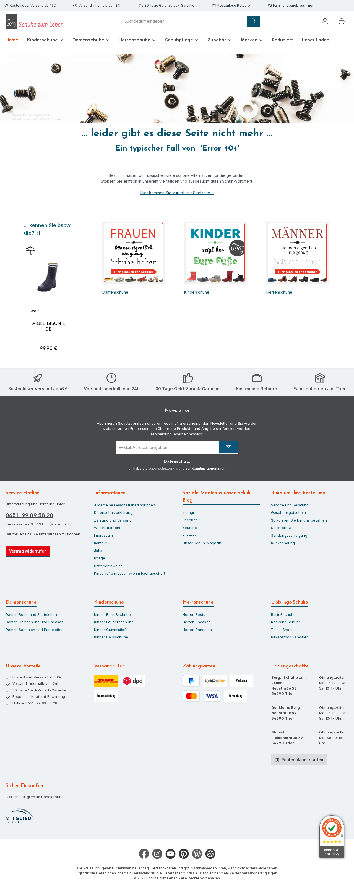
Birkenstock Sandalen (290, 637)
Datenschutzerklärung (167, 468)
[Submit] (228, 447)
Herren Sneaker (196, 622)
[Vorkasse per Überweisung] (242, 681)
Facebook (191, 520)
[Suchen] (253, 21)
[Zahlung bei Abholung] (235, 696)
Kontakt (100, 543)
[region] (48, 289)
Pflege (99, 558)
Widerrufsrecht (107, 527)
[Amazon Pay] (215, 681)
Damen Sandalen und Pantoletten (35, 629)
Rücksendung (283, 543)
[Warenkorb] (341, 21)
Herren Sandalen (197, 629)
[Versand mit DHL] (106, 681)
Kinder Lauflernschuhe (114, 622)
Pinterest (190, 535)
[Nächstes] (74, 289)
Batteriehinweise (108, 566)
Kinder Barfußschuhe (112, 614)
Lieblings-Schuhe (289, 602)
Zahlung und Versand (113, 520)
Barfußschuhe (283, 614)
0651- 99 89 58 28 (29, 515)
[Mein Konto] (325, 21)
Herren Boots (194, 614)
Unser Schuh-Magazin (202, 543)
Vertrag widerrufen (28, 551)
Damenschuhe (115, 292)
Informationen (110, 493)
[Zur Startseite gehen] (36, 21)
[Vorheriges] (23, 289)
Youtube (190, 527)
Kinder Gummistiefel (111, 629)
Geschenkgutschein (288, 512)
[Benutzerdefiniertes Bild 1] (19, 816)
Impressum (103, 535)
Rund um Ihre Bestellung (298, 493)
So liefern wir (282, 527)
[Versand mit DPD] (133, 681)
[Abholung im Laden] (106, 696)
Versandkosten (163, 868)
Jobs (98, 550)
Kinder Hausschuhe (111, 637)
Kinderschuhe (196, 292)
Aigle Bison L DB (48, 326)
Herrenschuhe (279, 292)
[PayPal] (191, 681)
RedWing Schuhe (286, 622)
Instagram (191, 512)
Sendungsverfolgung (289, 535)
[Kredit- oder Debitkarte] (202, 696)
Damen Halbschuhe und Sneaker (34, 622)
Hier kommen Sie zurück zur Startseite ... (177, 192)
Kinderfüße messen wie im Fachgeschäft (129, 573)
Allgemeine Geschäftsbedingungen (124, 505)
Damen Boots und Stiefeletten (31, 614)
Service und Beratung (290, 505)
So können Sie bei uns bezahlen (299, 520)
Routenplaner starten (301, 759)
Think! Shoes (282, 629)
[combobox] (184, 21)
